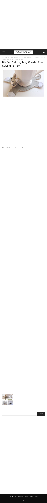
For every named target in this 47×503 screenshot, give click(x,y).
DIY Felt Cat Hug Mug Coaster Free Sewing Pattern (17, 57)
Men (26, 496)
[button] (3, 52)
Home (31, 496)
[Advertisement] (23, 24)
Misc (36, 496)
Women (20, 496)
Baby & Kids (12, 496)
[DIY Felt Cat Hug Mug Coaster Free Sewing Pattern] (23, 97)
